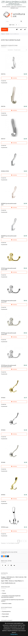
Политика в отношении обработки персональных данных (10, 596)
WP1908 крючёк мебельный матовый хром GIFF (8, 366)
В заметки (3, 80)
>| (25, 541)
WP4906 (3, 462)
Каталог (7, 33)
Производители (6, 611)
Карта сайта (5, 616)
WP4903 (3, 397)
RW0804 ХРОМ (5, 171)
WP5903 (3, 494)
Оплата (4, 593)
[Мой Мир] (6, 556)
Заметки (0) (13, 6)
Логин (12, 24)
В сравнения (4, 82)
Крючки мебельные (14, 33)
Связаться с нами (6, 603)
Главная (3, 33)
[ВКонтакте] (2, 556)
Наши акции (5, 614)
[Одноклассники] (4, 556)
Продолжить (14, 634)
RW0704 (3, 74)
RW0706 (3, 106)
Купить (14, 78)
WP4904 (3, 430)
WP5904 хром (4, 527)
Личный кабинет (6, 6)
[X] (8, 556)
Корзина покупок (21, 6)
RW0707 (3, 138)
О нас (3, 590)
